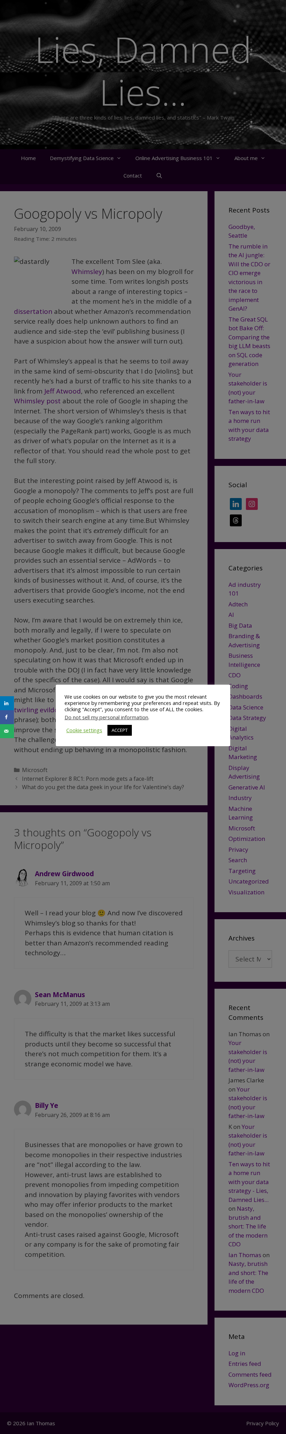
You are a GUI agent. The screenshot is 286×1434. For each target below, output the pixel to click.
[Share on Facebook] (7, 717)
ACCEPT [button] (120, 730)
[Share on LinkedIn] (7, 703)
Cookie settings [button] (84, 730)
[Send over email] (7, 731)
